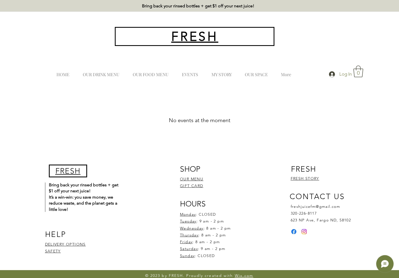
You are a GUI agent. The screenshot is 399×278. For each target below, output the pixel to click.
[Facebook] (293, 231)
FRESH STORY (305, 178)
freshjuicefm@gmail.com (315, 206)
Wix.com (244, 275)
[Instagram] (304, 231)
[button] (358, 71)
